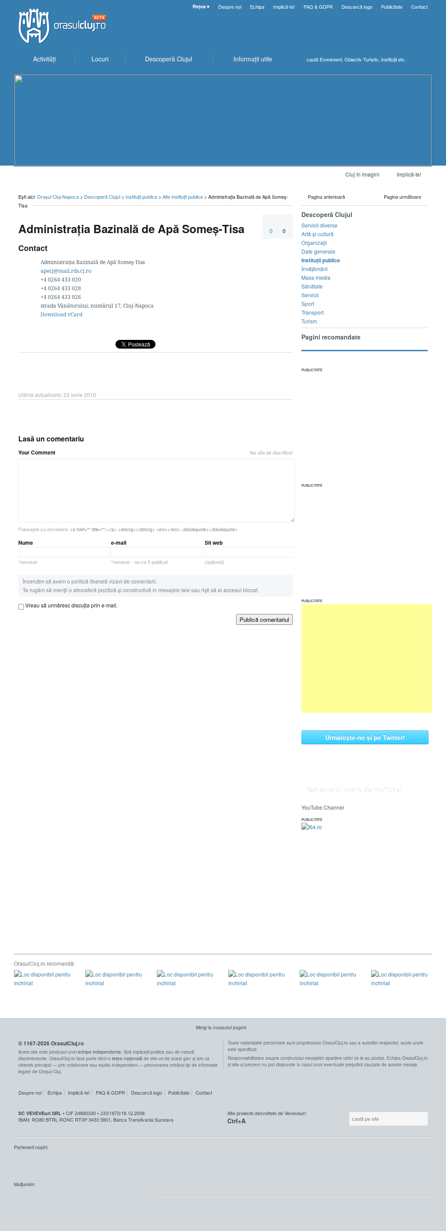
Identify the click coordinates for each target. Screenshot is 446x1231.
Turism (309, 321)
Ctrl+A (236, 1120)
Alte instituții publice (182, 196)
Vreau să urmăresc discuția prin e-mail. (71, 605)
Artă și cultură (317, 233)
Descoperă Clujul (102, 196)
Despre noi (229, 6)
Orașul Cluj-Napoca (66, 26)
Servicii (310, 294)
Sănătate (312, 286)
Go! (423, 59)
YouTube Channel (322, 807)
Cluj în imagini (362, 174)
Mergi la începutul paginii (221, 1027)
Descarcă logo (356, 6)
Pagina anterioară (326, 196)
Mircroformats (87, 1200)
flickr (133, 1200)
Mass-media (316, 277)
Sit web (214, 552)
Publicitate (391, 6)
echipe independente (99, 1052)
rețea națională (127, 1058)
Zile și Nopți (57, 1163)
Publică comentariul (264, 619)
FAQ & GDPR (318, 6)
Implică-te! (284, 6)
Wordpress (35, 1200)
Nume (27, 552)
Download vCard (61, 314)
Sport (307, 303)
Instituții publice (141, 196)
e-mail (140, 552)
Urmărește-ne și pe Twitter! (365, 737)
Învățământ (314, 268)
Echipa (257, 6)
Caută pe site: (348, 1119)
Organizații (314, 242)
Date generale (318, 251)
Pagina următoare (402, 196)
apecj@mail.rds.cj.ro (66, 271)
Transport (312, 312)
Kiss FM (25, 1163)
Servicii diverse (319, 225)
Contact (419, 6)
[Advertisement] (366, 658)
